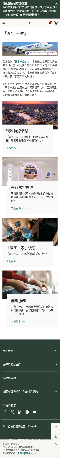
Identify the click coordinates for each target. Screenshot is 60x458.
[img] (56, 3)
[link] (30, 115)
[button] (56, 444)
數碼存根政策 (24, 453)
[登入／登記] (56, 23)
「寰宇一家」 (20, 61)
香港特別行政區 (16, 426)
